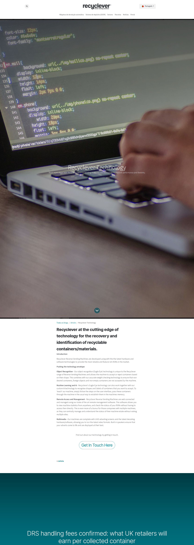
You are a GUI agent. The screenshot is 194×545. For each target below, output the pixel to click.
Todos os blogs (62, 323)
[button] (27, 6)
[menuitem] (71, 15)
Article (73, 323)
